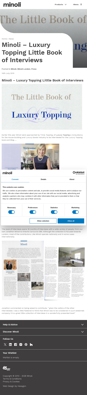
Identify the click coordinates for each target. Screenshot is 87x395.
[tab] (44, 324)
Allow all (71, 221)
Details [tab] (43, 179)
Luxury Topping (63, 135)
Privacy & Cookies (11, 381)
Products (59, 4)
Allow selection (43, 221)
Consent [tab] (15, 179)
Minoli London (23, 69)
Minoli (13, 69)
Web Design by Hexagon (14, 386)
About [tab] (71, 179)
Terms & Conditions (12, 378)
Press (33, 69)
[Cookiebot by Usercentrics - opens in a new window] (74, 173)
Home (4, 39)
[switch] (33, 212)
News (11, 39)
